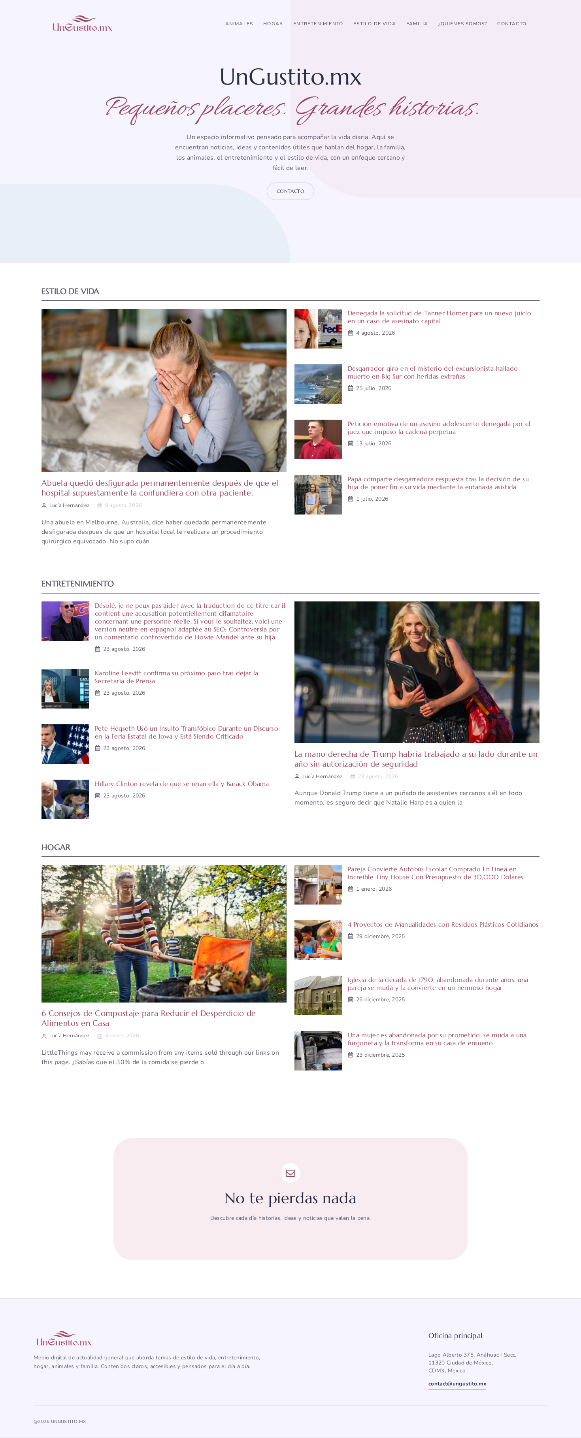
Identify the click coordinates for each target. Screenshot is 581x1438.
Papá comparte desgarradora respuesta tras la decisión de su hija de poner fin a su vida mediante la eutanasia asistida (438, 483)
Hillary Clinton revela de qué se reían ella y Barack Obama (182, 784)
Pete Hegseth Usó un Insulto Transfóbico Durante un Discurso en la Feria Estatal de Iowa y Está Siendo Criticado (186, 732)
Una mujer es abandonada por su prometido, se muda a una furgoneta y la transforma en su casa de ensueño (437, 1039)
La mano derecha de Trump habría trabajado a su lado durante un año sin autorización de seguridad (416, 759)
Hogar (273, 24)
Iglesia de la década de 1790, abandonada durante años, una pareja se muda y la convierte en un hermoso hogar (438, 983)
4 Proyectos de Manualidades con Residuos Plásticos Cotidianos (443, 924)
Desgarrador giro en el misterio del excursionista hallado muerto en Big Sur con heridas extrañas (433, 372)
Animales (239, 24)
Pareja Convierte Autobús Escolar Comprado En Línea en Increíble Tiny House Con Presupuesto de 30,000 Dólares (435, 873)
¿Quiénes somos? (462, 24)
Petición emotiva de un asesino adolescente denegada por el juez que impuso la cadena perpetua (439, 427)
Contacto (511, 24)
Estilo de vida (374, 24)
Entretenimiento (318, 24)
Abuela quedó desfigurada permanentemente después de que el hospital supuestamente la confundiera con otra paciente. (160, 488)
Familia (417, 24)
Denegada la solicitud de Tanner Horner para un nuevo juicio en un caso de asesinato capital (439, 317)
